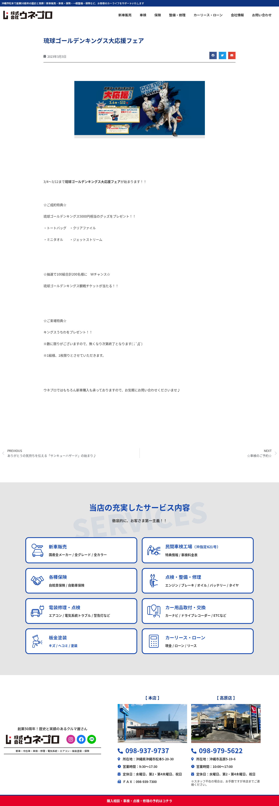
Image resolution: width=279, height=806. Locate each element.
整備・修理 (177, 14)
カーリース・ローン (208, 14)
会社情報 (237, 14)
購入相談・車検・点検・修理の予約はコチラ (139, 800)
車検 (143, 14)
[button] (213, 55)
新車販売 (125, 14)
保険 (157, 14)
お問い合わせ (262, 14)
